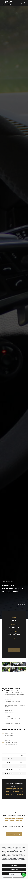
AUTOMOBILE (6, 4)
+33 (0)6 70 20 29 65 (14, 795)
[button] (21, 3)
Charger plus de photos (14, 680)
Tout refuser (14, 869)
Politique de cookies (8, 877)
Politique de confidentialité (18, 877)
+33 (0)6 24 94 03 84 (14, 788)
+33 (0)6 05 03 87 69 (14, 791)
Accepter (14, 865)
